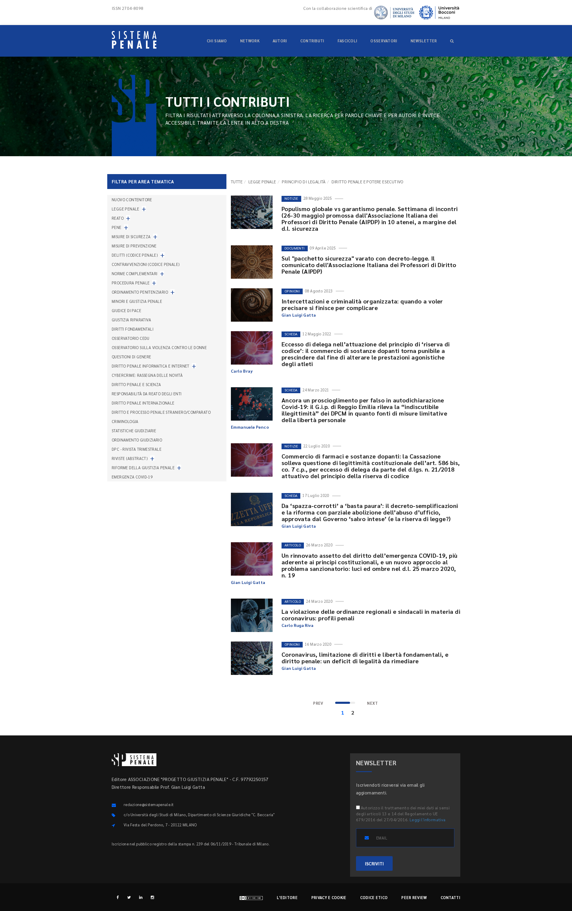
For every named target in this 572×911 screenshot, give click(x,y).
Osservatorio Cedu (131, 338)
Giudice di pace (126, 310)
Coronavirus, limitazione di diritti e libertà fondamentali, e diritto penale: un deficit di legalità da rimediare (365, 657)
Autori (280, 40)
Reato (118, 218)
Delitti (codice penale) (135, 255)
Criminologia (125, 421)
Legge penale (262, 181)
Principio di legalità (303, 181)
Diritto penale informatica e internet (150, 365)
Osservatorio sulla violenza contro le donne (159, 347)
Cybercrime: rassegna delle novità (147, 375)
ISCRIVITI (374, 863)
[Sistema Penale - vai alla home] (134, 40)
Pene (117, 227)
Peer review (414, 897)
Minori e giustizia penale (137, 301)
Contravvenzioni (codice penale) (146, 264)
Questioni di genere (131, 356)
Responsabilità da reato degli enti (147, 393)
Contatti (450, 897)
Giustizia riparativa (131, 319)
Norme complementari (135, 273)
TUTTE (237, 181)
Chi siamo (217, 40)
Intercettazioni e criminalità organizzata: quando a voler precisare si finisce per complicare (362, 304)
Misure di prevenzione (134, 245)
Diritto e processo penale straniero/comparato (161, 412)
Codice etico (374, 897)
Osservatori (383, 40)
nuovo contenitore (132, 199)
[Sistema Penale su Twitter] (129, 897)
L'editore (287, 897)
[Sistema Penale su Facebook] (117, 897)
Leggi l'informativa (428, 819)
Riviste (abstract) (130, 458)
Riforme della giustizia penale (143, 467)
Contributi (312, 40)
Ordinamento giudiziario (137, 439)
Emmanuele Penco (250, 427)
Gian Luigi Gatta (299, 314)
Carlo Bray (242, 371)
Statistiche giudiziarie (134, 430)
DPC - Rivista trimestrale (136, 449)
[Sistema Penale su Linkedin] (141, 897)
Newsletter (424, 40)
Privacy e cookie (328, 897)
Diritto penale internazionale (143, 402)
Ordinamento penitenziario (140, 292)
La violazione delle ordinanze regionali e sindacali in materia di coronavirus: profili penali (371, 615)
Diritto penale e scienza (136, 384)
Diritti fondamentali (132, 328)
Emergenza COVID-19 (132, 476)
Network (249, 40)
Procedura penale (131, 282)
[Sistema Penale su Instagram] (152, 897)
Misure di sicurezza (131, 236)
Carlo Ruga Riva (297, 625)
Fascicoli (348, 40)
